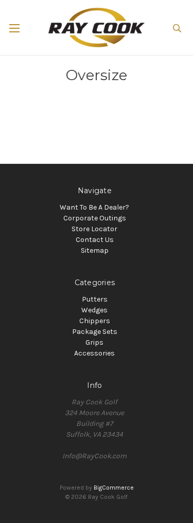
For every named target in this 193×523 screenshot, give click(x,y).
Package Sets (94, 331)
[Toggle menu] (24, 28)
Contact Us (95, 239)
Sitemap (95, 250)
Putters (95, 299)
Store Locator (94, 229)
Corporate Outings (94, 218)
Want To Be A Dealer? (94, 207)
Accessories (94, 353)
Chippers (94, 320)
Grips (94, 342)
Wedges (94, 310)
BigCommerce (114, 487)
